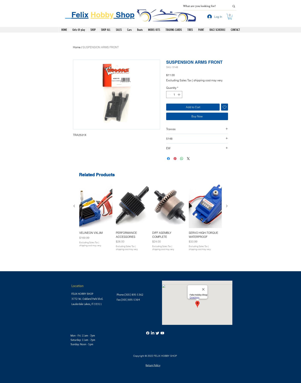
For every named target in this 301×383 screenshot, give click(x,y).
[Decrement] (169, 94)
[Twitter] (157, 333)
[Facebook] (148, 333)
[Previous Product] (74, 206)
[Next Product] (227, 206)
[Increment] (179, 94)
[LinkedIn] (152, 333)
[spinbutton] (174, 94)
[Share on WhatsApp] (182, 159)
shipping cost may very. (208, 80)
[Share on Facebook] (168, 159)
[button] (229, 17)
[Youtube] (162, 333)
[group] (150, 221)
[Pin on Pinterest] (175, 159)
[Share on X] (188, 159)
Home (76, 47)
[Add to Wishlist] (224, 107)
